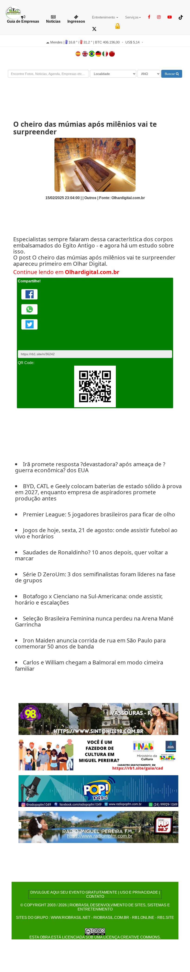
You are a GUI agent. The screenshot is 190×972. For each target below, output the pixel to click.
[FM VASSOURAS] (98, 719)
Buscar (170, 74)
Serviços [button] (132, 17)
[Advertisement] (95, 95)
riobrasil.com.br (111, 918)
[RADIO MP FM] (98, 827)
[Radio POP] (98, 791)
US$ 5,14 (132, 42)
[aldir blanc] (98, 755)
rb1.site (165, 918)
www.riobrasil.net (70, 918)
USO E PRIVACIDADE (139, 892)
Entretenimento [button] (104, 17)
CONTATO (95, 896)
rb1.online (143, 918)
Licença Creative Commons (131, 937)
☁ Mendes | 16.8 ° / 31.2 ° (69, 42)
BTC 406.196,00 (107, 42)
